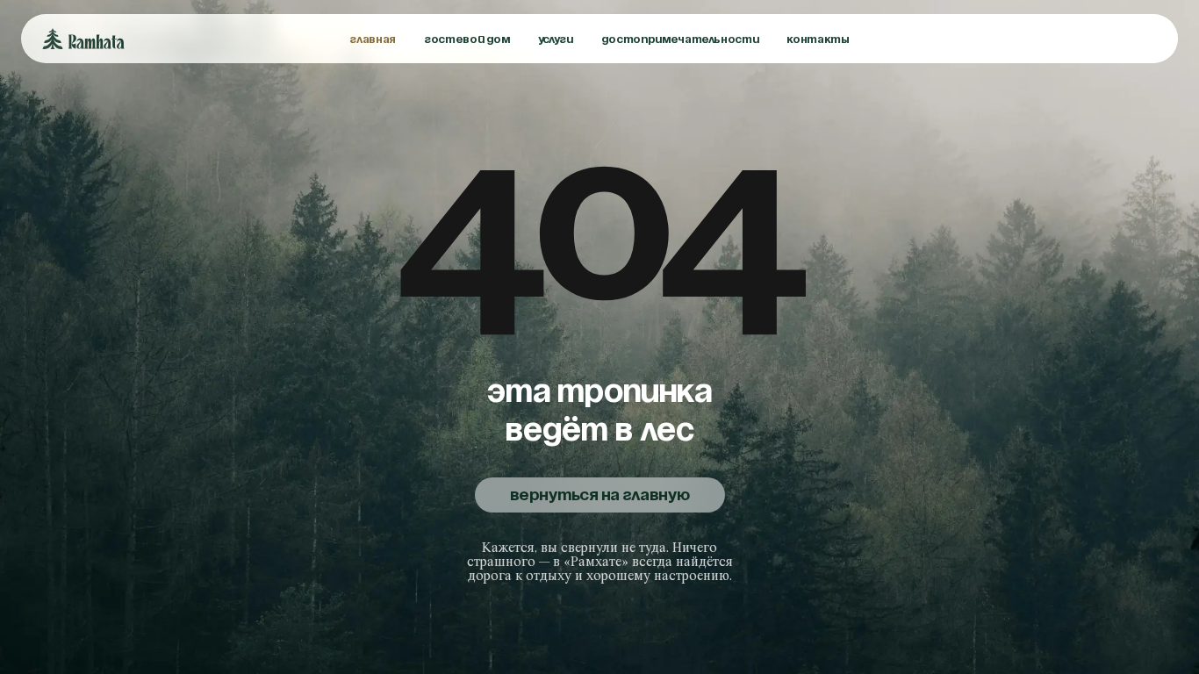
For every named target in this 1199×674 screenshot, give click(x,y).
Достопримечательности (680, 39)
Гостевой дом (467, 39)
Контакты (817, 39)
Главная (372, 39)
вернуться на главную (600, 495)
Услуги (555, 39)
